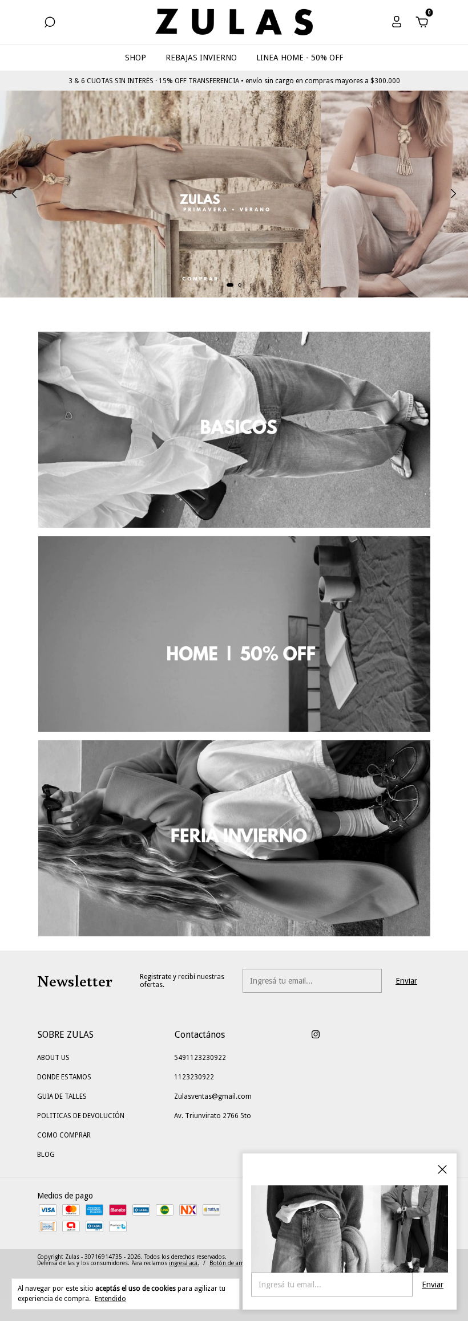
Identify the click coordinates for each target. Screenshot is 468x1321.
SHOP (135, 57)
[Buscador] (49, 24)
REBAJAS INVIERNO (201, 57)
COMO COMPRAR (64, 1135)
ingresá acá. (184, 1263)
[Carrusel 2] (234, 634)
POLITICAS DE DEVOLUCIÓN (80, 1116)
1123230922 (194, 1077)
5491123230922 (200, 1058)
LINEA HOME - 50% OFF (299, 57)
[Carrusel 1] (234, 194)
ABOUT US (53, 1058)
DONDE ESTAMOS (64, 1077)
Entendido (110, 1299)
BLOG (46, 1155)
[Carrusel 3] (234, 838)
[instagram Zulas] (315, 1034)
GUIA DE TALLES (62, 1096)
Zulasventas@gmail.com (213, 1096)
